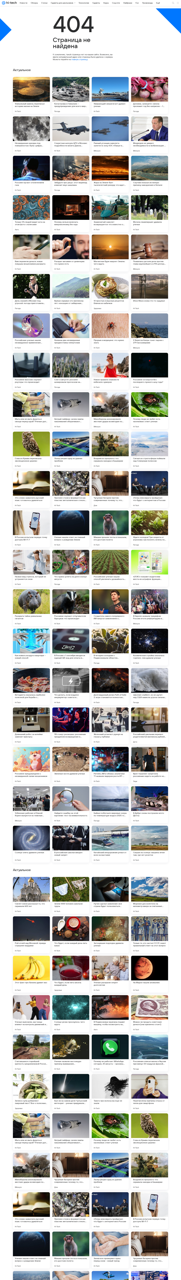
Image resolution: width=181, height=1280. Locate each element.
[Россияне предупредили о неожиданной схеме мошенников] (31, 765)
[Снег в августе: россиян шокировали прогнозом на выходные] (70, 371)
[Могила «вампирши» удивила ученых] (149, 213)
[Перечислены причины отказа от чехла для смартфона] (149, 1250)
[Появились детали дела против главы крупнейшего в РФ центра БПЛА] (149, 253)
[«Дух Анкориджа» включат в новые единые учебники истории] (149, 883)
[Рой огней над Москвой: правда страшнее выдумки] (31, 1092)
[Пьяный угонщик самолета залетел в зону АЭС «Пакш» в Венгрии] (110, 134)
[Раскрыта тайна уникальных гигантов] (31, 607)
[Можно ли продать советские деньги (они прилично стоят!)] (149, 1171)
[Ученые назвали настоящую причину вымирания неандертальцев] (70, 1210)
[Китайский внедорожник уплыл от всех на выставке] (110, 844)
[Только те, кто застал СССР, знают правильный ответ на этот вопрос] (149, 1092)
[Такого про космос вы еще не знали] (70, 883)
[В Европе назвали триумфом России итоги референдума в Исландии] (149, 607)
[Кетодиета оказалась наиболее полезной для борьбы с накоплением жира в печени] (31, 686)
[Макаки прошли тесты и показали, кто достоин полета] (110, 528)
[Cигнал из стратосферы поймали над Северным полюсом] (149, 450)
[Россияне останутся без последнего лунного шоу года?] (149, 371)
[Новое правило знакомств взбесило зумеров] (110, 371)
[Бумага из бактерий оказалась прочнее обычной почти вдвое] (110, 923)
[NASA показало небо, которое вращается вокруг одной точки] (149, 962)
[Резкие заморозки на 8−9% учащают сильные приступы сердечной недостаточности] (31, 962)
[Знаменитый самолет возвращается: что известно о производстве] (110, 213)
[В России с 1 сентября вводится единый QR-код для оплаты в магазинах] (70, 647)
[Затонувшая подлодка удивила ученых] (110, 1092)
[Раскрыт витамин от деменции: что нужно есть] (70, 253)
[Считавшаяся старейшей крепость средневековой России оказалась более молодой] (31, 1210)
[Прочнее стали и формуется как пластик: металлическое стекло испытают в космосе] (70, 489)
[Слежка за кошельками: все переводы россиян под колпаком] (149, 923)
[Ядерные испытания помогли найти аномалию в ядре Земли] (70, 1001)
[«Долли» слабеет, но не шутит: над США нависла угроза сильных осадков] (149, 686)
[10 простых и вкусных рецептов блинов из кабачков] (110, 292)
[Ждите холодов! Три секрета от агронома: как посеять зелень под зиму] (149, 528)
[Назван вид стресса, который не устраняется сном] (31, 568)
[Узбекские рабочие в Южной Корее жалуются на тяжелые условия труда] (31, 804)
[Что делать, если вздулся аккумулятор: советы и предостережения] (70, 686)
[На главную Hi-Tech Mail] (11, 3)
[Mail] (3, 3)
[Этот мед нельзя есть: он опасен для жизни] (110, 962)
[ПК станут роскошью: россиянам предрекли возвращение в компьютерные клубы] (70, 725)
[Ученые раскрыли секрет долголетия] (110, 1131)
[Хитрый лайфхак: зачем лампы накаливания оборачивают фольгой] (70, 410)
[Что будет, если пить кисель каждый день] (70, 1131)
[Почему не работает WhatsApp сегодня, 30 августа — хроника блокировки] (110, 1210)
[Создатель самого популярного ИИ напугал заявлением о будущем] (110, 607)
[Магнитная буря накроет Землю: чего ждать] (110, 253)
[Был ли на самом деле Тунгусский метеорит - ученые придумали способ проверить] (70, 1250)
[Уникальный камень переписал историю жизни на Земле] (31, 95)
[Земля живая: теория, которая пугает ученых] (110, 883)
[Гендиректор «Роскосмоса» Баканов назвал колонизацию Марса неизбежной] (70, 923)
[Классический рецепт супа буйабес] (31, 923)
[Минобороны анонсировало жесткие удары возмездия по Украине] (110, 410)
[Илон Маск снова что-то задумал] (149, 292)
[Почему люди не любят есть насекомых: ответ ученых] (149, 410)
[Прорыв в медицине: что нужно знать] (110, 331)
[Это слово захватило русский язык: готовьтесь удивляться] (31, 489)
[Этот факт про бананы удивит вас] (31, 1131)
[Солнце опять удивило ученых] (31, 844)
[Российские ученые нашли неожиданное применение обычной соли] (31, 331)
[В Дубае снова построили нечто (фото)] (149, 804)
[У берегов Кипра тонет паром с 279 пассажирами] (149, 331)
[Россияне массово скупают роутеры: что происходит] (31, 371)
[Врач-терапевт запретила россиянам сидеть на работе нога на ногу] (149, 765)
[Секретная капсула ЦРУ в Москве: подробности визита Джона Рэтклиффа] (70, 134)
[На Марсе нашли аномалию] (149, 1131)
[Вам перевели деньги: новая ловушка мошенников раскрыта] (31, 253)
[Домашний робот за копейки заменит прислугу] (31, 725)
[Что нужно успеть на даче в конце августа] (70, 568)
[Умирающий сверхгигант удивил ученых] (110, 95)
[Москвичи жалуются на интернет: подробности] (31, 1001)
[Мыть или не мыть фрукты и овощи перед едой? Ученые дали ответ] (31, 410)
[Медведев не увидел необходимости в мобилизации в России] (149, 134)
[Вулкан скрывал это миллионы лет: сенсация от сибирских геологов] (70, 292)
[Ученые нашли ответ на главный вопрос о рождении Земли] (70, 528)
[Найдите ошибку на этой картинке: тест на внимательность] (70, 804)
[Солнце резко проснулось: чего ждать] (70, 1171)
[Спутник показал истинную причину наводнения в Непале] (149, 174)
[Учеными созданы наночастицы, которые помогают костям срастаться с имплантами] (70, 962)
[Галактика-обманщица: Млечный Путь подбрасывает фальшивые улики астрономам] (31, 883)
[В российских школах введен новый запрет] (70, 844)
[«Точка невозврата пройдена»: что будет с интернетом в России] (149, 489)
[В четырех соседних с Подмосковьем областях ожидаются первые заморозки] (110, 647)
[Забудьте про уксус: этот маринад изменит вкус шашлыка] (70, 174)
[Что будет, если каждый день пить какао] (70, 1092)
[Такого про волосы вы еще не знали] (110, 1250)
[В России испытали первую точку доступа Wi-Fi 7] (31, 528)
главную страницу (79, 59)
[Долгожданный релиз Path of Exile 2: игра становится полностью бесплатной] (110, 686)
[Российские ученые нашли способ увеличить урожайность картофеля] (110, 568)
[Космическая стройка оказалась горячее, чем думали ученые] (149, 647)
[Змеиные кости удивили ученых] (70, 765)
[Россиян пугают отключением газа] (31, 174)
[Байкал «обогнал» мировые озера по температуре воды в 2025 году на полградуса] (110, 804)
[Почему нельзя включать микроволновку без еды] (70, 213)
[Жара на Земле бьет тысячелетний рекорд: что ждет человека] (110, 174)
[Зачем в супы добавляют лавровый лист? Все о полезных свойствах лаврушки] (31, 1250)
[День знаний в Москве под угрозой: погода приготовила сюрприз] (31, 292)
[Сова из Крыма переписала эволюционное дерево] (31, 450)
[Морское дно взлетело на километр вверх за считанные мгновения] (149, 1053)
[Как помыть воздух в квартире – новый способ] (31, 647)
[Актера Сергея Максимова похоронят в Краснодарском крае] (149, 1001)
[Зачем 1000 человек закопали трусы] (70, 1053)
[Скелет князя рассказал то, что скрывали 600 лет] (31, 1053)
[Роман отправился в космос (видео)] (110, 1001)
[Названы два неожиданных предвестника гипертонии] (70, 331)
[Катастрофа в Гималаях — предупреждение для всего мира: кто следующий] (70, 95)
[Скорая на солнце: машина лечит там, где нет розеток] (149, 844)
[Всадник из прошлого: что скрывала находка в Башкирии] (110, 450)
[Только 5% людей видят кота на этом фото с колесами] (31, 213)
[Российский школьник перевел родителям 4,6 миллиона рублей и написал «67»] (149, 725)
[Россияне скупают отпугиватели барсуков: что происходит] (70, 607)
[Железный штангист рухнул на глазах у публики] (110, 725)
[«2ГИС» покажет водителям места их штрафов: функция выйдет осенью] (149, 568)
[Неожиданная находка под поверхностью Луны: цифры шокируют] (31, 134)
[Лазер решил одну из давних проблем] (70, 450)
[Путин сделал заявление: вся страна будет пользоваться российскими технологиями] (110, 1053)
